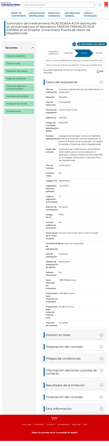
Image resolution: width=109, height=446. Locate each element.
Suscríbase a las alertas (93, 44)
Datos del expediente (15, 56)
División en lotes (13, 64)
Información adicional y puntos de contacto (16, 87)
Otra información (13, 111)
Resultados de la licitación (17, 96)
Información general (72, 14)
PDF (101, 71)
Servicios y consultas (54, 14)
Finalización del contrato (16, 104)
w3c (85, 425)
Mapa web (76, 425)
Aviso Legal (26, 425)
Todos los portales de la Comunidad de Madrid (54, 432)
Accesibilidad (63, 425)
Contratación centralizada (36, 14)
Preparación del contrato (16, 71)
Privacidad (38, 425)
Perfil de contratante (18, 14)
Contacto (50, 425)
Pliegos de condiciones (16, 79)
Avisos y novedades (90, 14)
